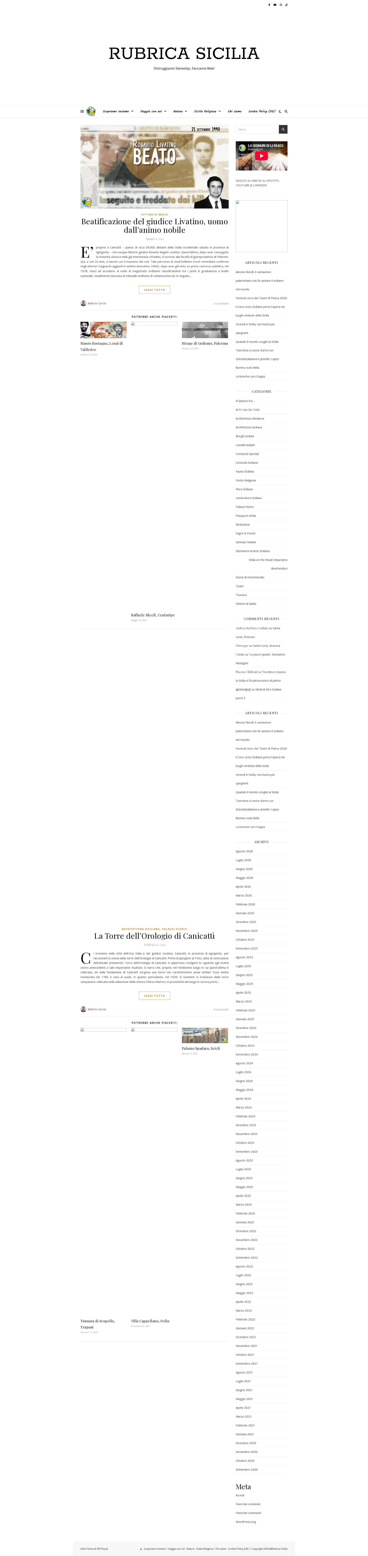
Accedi (240, 1495)
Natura (177, 111)
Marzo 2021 (244, 1416)
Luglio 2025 (243, 966)
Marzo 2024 (244, 1107)
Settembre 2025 (247, 948)
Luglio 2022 (243, 1275)
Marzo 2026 (244, 895)
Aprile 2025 (243, 992)
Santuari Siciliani (246, 542)
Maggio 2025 (244, 984)
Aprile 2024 (243, 1098)
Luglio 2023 (243, 1169)
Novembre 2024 (247, 1037)
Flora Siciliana (244, 489)
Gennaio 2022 (245, 1328)
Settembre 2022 (247, 1257)
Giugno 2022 (244, 1284)
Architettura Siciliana (141, 929)
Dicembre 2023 (246, 1125)
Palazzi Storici (175, 929)
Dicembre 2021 (246, 1337)
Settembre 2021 (247, 1363)
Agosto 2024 (244, 1063)
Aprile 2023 (243, 1196)
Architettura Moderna (250, 418)
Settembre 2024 (247, 1054)
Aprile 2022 (243, 1302)
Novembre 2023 (247, 1134)
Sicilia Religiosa (205, 111)
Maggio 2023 (244, 1187)
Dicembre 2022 (246, 1231)
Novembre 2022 (247, 1240)
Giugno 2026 (244, 869)
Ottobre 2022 (245, 1249)
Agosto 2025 (244, 957)
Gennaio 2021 (245, 1434)
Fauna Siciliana (245, 471)
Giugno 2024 (244, 1081)
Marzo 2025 (244, 1001)
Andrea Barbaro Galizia (252, 628)
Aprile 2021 (243, 1408)
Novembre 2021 (247, 1346)
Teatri (240, 586)
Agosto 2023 (244, 1160)
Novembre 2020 (247, 1452)
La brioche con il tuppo (250, 376)
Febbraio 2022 (245, 1319)
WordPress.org (246, 1522)
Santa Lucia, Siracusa (266, 645)
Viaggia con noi (151, 111)
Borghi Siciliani (245, 436)
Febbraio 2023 (245, 1213)
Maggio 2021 (244, 1399)
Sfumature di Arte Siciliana (252, 551)
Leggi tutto (154, 289)
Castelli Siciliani (245, 445)
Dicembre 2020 (246, 1443)
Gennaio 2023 (245, 1222)
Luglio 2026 (243, 860)
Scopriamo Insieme (116, 111)
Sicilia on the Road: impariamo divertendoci (268, 564)
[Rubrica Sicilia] (91, 111)
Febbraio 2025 (245, 1010)
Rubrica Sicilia (184, 54)
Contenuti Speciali (247, 454)
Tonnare (241, 595)
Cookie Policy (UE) (261, 111)
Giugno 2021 (244, 1390)
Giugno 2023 (244, 1178)
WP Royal (102, 1548)
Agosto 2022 (244, 1266)
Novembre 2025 (247, 931)
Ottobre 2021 (245, 1355)
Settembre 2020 (247, 1469)
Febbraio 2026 (245, 904)
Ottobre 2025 (245, 939)
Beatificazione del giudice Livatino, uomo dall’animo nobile (154, 225)
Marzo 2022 (244, 1310)
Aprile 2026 (243, 886)
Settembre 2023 (247, 1151)
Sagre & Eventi (245, 533)
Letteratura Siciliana (249, 498)
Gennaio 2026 (245, 913)
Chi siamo (235, 111)
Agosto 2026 (244, 851)
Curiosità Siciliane (247, 462)
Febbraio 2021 (245, 1425)
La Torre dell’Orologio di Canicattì (154, 935)
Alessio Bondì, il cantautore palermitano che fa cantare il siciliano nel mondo (259, 280)
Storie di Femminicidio (250, 577)
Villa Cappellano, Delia (150, 1321)
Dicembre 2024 (246, 1028)
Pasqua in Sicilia (246, 515)
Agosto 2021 (244, 1372)
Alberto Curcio (97, 303)
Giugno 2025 (244, 975)
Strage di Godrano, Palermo (205, 343)
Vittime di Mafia (154, 214)
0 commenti (221, 303)
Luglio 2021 (243, 1381)
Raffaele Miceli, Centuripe (153, 615)
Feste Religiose (246, 480)
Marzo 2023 (244, 1204)
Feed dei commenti (248, 1513)
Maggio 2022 (244, 1293)
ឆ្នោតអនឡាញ (243, 689)
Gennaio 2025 (245, 1019)
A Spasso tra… (245, 401)
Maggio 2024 (244, 1090)
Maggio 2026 (244, 878)
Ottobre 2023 (245, 1143)
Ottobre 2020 (245, 1460)
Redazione (243, 524)
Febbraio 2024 (245, 1116)
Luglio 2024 (243, 1072)
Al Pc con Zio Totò (248, 409)
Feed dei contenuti (248, 1504)
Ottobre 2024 (245, 1045)
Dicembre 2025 (246, 922)
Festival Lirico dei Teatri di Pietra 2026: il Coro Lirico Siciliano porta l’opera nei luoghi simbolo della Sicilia (261, 306)
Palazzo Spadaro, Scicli (201, 1048)
